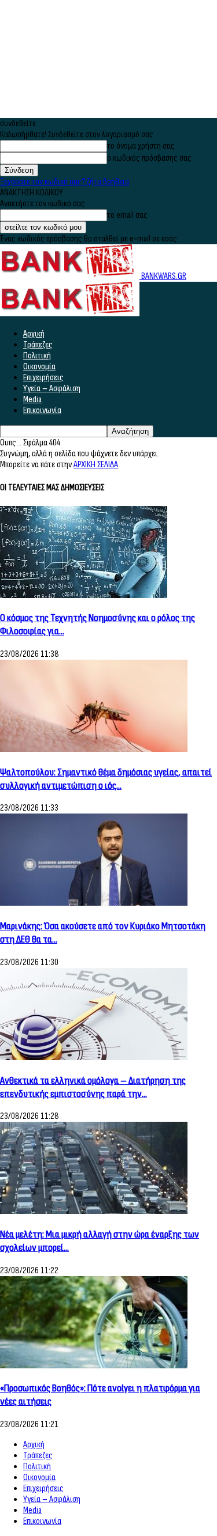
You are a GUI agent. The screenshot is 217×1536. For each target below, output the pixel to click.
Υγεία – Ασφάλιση (51, 388)
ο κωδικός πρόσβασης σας (149, 158)
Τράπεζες (38, 344)
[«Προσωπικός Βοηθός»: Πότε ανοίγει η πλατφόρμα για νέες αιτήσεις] (93, 1365)
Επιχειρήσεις (43, 377)
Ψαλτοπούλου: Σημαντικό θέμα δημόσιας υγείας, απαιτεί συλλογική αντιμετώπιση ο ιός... (106, 779)
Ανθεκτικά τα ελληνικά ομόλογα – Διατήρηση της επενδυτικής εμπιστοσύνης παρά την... (93, 1087)
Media (32, 399)
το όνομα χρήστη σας (141, 146)
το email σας (127, 215)
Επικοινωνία (42, 410)
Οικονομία (39, 366)
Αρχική (34, 333)
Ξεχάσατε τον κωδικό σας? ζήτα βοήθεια (64, 181)
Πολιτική (37, 355)
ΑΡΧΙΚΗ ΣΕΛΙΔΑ (95, 464)
